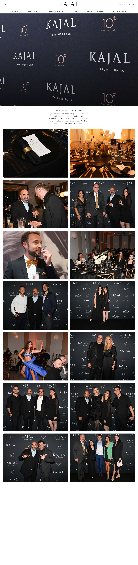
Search (5, 4)
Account (128, 4)
